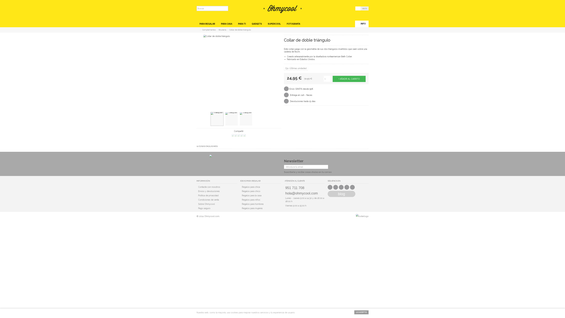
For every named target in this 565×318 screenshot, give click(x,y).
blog (341, 194)
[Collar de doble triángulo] (217, 119)
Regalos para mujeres (252, 208)
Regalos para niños (251, 200)
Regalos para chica (251, 187)
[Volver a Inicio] (197, 30)
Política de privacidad (208, 195)
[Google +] (341, 187)
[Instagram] (352, 187)
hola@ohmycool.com (301, 193)
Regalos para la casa (251, 195)
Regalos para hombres (253, 204)
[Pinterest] (346, 187)
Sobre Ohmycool (206, 204)
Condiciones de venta (208, 200)
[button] (207, 24)
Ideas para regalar (250, 181)
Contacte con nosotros (209, 187)
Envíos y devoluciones (209, 191)
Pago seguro (204, 208)
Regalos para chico (251, 191)
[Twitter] (335, 187)
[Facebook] (330, 187)
